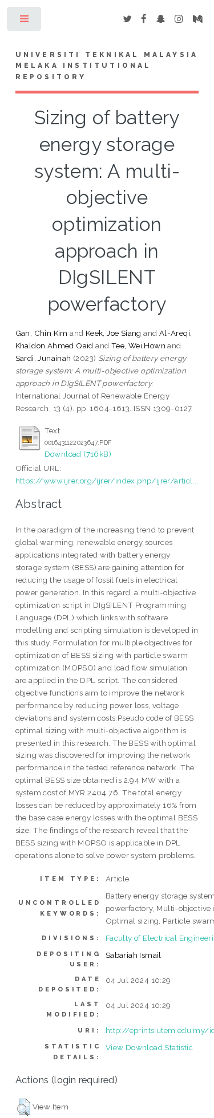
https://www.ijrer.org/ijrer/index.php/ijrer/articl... (107, 480)
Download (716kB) (78, 453)
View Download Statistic (149, 1047)
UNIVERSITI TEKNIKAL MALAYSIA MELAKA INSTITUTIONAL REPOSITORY (107, 66)
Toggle (25, 21)
